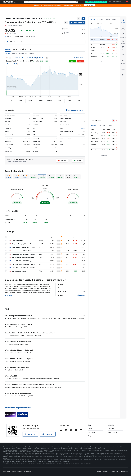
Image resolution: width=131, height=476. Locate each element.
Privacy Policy (114, 471)
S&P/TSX (93, 39)
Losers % (109, 125)
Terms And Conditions (102, 471)
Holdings (14, 53)
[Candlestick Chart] (7, 58)
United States (81, 295)
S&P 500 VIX (94, 50)
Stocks (114, 19)
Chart (15, 49)
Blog (89, 425)
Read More (8, 295)
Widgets (90, 436)
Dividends (31, 53)
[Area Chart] (10, 58)
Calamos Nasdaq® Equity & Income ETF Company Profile (34, 280)
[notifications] (124, 1)
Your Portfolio (92, 432)
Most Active (94, 125)
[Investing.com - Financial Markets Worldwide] (10, 2)
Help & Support (112, 432)
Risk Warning (124, 471)
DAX (92, 53)
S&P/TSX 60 (94, 42)
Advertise (111, 428)
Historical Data (23, 53)
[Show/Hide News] (47, 58)
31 (84, 138)
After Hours (10, 37)
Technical (22, 49)
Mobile (90, 428)
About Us (111, 425)
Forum (30, 49)
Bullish (79, 160)
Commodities (100, 19)
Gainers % (102, 125)
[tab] (8, 176)
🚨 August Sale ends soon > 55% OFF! (96, 1)
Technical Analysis (14, 171)
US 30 (92, 45)
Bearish (63, 160)
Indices (93, 19)
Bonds (108, 19)
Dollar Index (94, 56)
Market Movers (96, 121)
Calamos (82, 128)
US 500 (93, 47)
